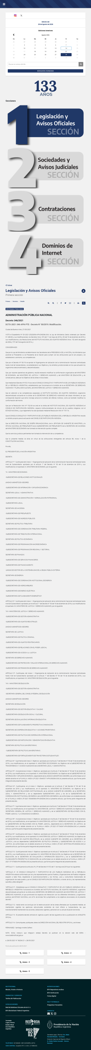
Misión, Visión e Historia (14, 989)
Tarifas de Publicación (13, 998)
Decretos (15, 301)
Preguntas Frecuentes (54, 1005)
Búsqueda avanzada (45, 71)
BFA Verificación (53, 993)
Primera (8, 301)
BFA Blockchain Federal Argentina (17, 1010)
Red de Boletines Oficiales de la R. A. (18, 1007)
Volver (9, 285)
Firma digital (51, 996)
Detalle (22, 301)
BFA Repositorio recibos (55, 989)
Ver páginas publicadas (14, 309)
